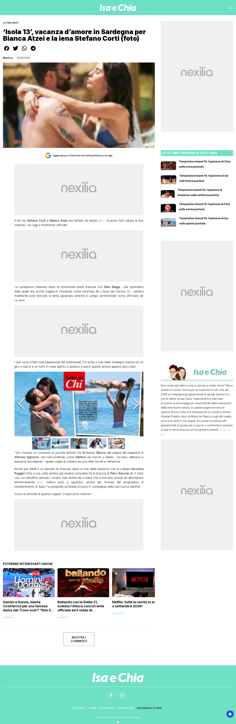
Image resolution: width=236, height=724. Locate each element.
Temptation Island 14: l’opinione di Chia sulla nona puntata (204, 164)
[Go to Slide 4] (97, 443)
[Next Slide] (136, 404)
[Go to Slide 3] (79, 443)
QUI (103, 220)
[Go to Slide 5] (116, 443)
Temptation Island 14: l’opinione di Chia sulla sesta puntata (204, 206)
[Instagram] (119, 693)
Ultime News (10, 22)
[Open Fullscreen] (137, 429)
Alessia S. (9, 617)
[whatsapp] (24, 51)
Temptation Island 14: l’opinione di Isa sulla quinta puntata (203, 221)
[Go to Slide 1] (41, 443)
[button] (78, 404)
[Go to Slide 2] (60, 443)
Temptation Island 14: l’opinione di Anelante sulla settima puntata (200, 192)
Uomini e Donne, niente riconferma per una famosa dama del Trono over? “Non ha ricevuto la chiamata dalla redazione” (28, 606)
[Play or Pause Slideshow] (20, 429)
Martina (8, 57)
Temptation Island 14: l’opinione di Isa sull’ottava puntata (203, 178)
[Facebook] (108, 693)
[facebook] (6, 51)
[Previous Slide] (21, 404)
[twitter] (15, 51)
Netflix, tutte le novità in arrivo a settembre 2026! (137, 604)
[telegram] (33, 51)
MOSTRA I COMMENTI (79, 639)
